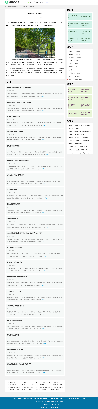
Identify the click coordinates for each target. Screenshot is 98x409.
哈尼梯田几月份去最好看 (73, 98)
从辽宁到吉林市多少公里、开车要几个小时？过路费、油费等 (80, 153)
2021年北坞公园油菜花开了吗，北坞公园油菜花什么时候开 (24, 233)
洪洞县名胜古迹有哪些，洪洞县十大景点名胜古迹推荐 (80, 150)
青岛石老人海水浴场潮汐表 (75, 79)
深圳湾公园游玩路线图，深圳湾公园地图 (19, 102)
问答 (49, 2)
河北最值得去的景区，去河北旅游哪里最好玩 (80, 140)
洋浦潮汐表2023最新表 (74, 73)
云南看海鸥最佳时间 (73, 32)
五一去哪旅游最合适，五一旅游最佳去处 (17, 387)
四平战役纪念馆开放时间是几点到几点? (18, 160)
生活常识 (15, 6)
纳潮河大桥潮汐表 (73, 63)
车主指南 (82, 398)
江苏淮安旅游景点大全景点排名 (76, 134)
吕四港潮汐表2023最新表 (75, 57)
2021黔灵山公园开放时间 (14, 247)
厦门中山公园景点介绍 (13, 117)
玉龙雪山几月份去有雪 (73, 24)
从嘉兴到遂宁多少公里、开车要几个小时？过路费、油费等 (80, 137)
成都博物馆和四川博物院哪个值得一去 (18, 277)
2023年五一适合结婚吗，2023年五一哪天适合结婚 (34, 389)
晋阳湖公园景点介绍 (13, 335)
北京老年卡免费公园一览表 (15, 262)
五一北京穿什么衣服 (27, 382)
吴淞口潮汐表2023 (73, 60)
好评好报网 (14, 2)
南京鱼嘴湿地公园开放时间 (15, 131)
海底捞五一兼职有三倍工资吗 (57, 389)
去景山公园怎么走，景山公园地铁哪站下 (19, 364)
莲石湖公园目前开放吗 (13, 146)
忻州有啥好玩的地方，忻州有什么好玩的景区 (80, 146)
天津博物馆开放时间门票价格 (15, 306)
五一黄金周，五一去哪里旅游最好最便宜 (60, 384)
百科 (31, 2)
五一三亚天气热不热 (55, 382)
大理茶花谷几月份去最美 (73, 40)
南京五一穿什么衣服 (41, 382)
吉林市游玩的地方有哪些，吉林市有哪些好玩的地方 (80, 131)
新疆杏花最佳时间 (86, 17)
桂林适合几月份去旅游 (73, 106)
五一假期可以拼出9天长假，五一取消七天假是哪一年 (48, 384)
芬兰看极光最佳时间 (73, 17)
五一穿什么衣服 (11, 382)
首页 (11, 6)
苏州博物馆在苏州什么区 (14, 291)
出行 (43, 2)
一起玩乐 (20, 6)
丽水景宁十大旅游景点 (74, 128)
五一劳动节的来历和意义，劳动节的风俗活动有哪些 (48, 387)
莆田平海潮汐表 (73, 66)
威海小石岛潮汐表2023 (74, 76)
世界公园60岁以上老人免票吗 (15, 175)
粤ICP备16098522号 (54, 404)
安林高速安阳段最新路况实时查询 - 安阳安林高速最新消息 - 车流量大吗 (80, 125)
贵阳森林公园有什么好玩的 (15, 349)
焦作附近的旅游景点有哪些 (75, 143)
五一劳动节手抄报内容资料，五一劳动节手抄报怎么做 (20, 389)
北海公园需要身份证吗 (13, 204)
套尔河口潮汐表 (73, 70)
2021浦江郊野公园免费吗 (14, 320)
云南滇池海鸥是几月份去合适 (85, 24)
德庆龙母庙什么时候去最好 (85, 40)
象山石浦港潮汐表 (12, 189)
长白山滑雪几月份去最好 (85, 32)
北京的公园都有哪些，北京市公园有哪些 (19, 88)
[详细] (43, 96)
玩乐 (37, 2)
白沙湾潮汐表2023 (12, 218)
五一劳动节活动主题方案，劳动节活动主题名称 (62, 387)
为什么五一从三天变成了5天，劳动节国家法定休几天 (34, 384)
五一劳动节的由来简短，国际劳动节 (30, 387)
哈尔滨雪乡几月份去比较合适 (85, 113)
